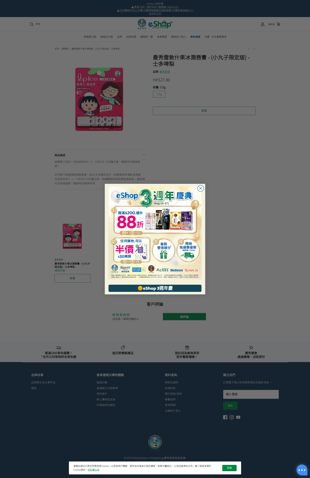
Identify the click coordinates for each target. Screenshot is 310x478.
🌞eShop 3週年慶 (155, 288)
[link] (155, 232)
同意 (229, 468)
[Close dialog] (201, 188)
